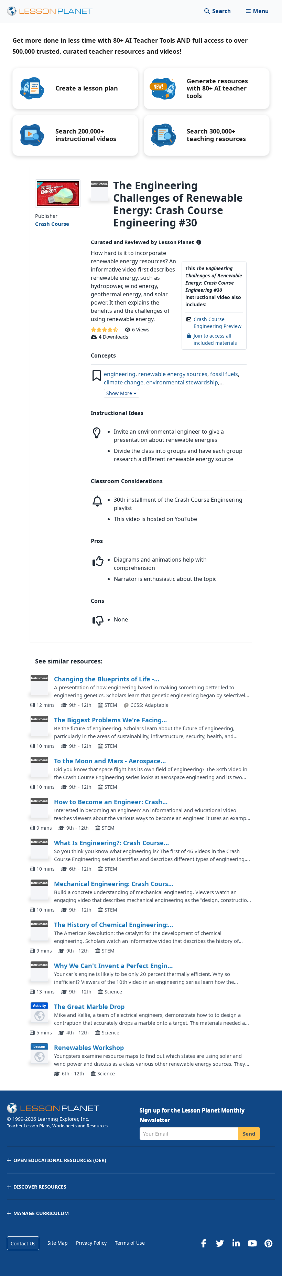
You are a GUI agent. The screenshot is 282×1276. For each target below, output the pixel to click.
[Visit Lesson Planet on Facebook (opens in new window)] (203, 1243)
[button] (257, 11)
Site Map (57, 1243)
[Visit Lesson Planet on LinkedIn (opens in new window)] (236, 1243)
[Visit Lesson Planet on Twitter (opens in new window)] (220, 1243)
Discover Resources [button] (39, 1186)
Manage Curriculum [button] (41, 1213)
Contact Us (23, 1243)
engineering (119, 374)
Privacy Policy (91, 1243)
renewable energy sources (172, 374)
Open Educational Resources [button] (59, 1160)
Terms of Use (130, 1243)
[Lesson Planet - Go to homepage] (53, 11)
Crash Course (52, 223)
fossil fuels (224, 374)
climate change (123, 382)
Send (249, 1133)
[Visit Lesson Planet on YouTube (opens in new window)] (252, 1243)
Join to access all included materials (215, 339)
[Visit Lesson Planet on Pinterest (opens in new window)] (268, 1243)
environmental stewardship (182, 382)
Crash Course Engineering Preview (217, 322)
